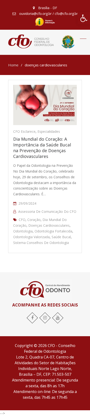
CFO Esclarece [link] (24, 131)
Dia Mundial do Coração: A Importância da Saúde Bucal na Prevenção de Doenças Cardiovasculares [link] (42, 147)
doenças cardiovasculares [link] (49, 225)
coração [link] (34, 219)
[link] (84, 18)
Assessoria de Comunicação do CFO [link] (47, 211)
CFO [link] (22, 219)
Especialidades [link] (48, 131)
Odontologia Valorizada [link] (31, 237)
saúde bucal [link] (61, 237)
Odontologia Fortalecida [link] (53, 231)
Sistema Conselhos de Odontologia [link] (41, 242)
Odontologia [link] (23, 231)
